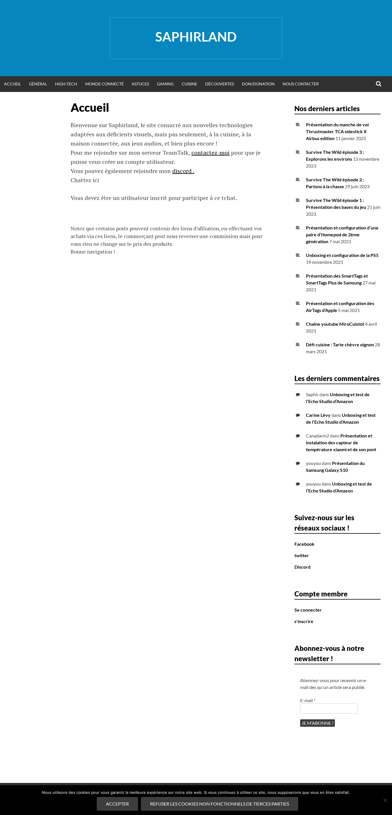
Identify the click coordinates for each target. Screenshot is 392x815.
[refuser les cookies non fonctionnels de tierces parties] (385, 800)
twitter (301, 555)
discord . (183, 171)
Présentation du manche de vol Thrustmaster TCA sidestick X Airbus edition (337, 131)
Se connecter (308, 609)
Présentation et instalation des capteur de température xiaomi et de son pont (341, 442)
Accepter (117, 803)
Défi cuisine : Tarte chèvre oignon (340, 344)
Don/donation (258, 83)
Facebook (304, 544)
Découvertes (219, 83)
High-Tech (66, 83)
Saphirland (196, 36)
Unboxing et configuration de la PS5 (342, 255)
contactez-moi (210, 152)
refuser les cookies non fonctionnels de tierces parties (219, 803)
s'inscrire (303, 621)
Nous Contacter (301, 83)
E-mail (307, 700)
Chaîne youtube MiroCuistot (335, 324)
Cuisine (189, 83)
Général (38, 83)
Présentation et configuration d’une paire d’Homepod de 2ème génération (342, 234)
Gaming (165, 83)
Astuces (140, 83)
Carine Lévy (318, 415)
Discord (302, 566)
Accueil (12, 83)
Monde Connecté (104, 83)
